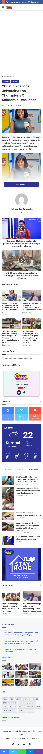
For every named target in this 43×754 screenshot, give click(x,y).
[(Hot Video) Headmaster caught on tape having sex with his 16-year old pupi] (8, 480)
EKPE (14, 703)
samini (30, 711)
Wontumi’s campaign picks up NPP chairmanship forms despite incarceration (31, 306)
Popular (8, 469)
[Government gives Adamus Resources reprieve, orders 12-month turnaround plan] (11, 295)
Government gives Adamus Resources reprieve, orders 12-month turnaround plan (10, 307)
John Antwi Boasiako (21, 209)
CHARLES (35, 699)
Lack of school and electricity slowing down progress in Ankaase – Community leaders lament (10, 336)
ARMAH (18, 699)
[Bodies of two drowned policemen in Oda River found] (8, 516)
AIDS (11, 699)
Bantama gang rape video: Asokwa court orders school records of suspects (28, 490)
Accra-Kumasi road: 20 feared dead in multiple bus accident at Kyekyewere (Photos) (27, 527)
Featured (12, 77)
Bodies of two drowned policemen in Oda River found (28, 514)
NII (15, 711)
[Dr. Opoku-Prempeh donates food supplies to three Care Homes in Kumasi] (21, 682)
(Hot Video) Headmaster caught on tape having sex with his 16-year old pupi (27, 479)
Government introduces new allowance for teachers (28, 538)
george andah (30, 703)
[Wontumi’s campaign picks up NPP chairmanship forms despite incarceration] (31, 295)
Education (6, 81)
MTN (38, 707)
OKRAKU (22, 711)
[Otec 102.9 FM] (15, 7)
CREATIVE (6, 703)
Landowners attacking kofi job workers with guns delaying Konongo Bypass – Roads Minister (30, 336)
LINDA (5, 707)
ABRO (5, 699)
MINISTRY (30, 707)
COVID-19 (33, 738)
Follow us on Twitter (11, 717)
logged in (14, 358)
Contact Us (24, 738)
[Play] (19, 392)
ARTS (26, 699)
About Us (15, 738)
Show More (21, 184)
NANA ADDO (7, 711)
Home (5, 77)
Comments (33, 469)
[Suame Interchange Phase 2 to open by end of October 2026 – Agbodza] (11, 596)
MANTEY (13, 707)
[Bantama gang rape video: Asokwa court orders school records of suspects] (8, 498)
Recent (20, 469)
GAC (20, 703)
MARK (21, 707)
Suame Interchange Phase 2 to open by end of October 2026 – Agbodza (10, 607)
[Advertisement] (21, 52)
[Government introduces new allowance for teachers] (8, 540)
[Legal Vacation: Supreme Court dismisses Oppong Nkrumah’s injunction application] (35, 682)
